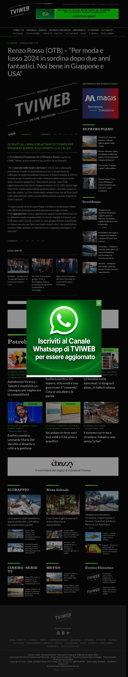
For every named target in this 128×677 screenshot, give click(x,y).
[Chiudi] (99, 303)
